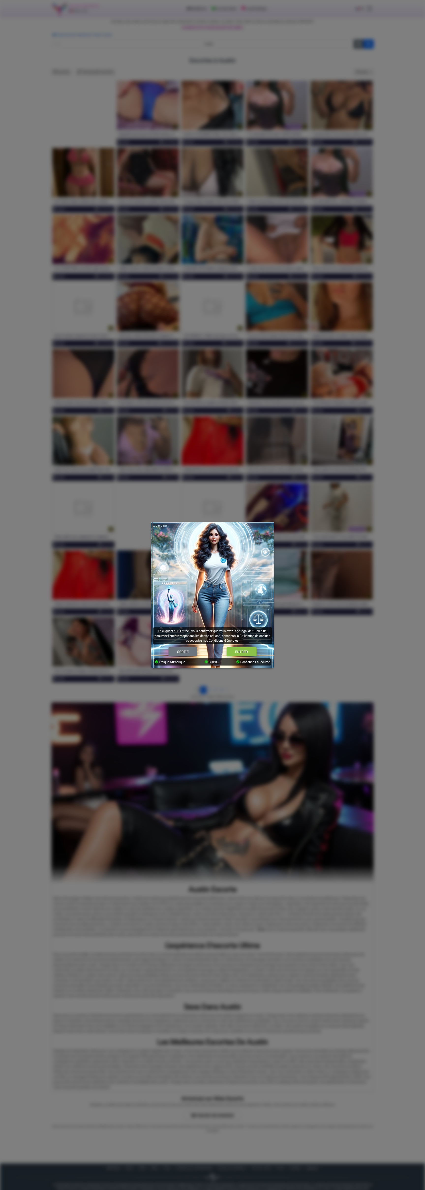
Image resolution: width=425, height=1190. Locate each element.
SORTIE (183, 652)
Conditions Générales (224, 640)
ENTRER (241, 652)
